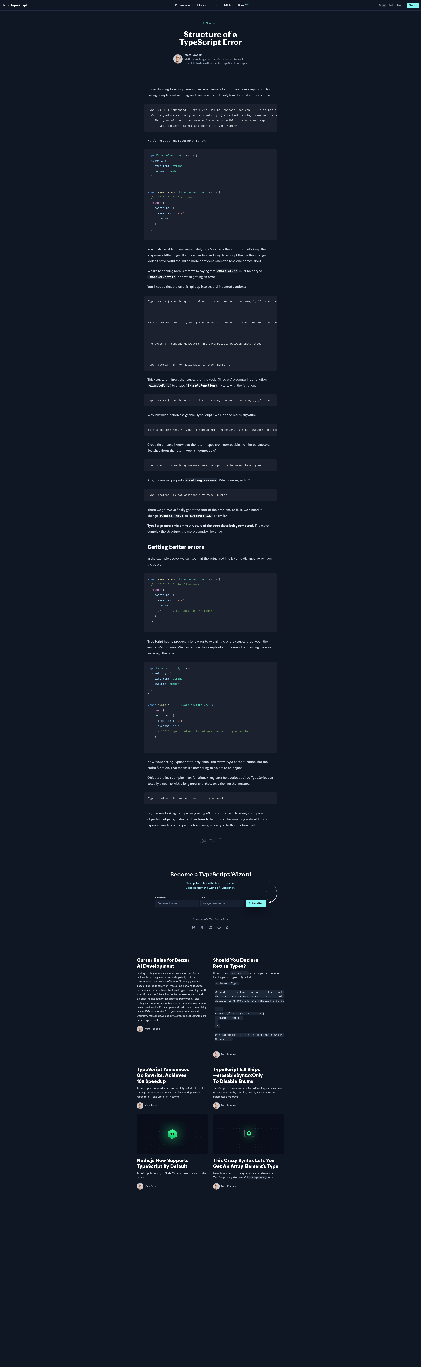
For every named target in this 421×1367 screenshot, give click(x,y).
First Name (160, 898)
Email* (203, 898)
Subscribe (255, 903)
